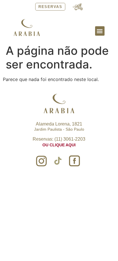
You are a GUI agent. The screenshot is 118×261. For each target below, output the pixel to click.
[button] (100, 31)
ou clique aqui (59, 145)
